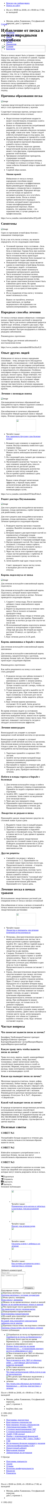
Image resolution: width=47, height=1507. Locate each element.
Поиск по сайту (13, 5)
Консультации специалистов (19, 1422)
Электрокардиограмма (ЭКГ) (19, 1427)
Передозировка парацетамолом (15, 1314)
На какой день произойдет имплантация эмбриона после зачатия (19, 1322)
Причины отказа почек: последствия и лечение (22, 1328)
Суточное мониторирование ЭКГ (21, 1429)
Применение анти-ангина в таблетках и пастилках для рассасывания (28, 1207)
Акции (9, 1464)
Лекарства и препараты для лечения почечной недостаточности (22, 931)
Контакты (10, 49)
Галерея (9, 46)
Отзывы (9, 1466)
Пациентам (11, 44)
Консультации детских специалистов (22, 1424)
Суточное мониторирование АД (20, 1431)
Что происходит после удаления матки (18, 1309)
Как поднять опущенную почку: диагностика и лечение (25, 1264)
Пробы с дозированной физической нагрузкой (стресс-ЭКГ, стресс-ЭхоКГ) (23, 1437)
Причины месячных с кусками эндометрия (20, 1295)
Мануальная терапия (15, 1450)
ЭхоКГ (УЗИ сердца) (15, 1434)
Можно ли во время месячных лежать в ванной (22, 1304)
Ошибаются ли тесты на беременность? (24, 1337)
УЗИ (8, 1441)
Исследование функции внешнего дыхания (25, 1443)
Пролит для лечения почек (23, 1226)
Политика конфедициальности (20, 1468)
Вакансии (10, 1471)
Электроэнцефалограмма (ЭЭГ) (20, 1445)
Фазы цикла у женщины (12, 1300)
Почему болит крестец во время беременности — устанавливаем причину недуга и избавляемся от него (25, 1348)
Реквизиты (11, 1473)
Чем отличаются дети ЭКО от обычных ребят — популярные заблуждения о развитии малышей (24, 1362)
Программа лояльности (16, 1461)
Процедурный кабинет (16, 1448)
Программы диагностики (17, 1420)
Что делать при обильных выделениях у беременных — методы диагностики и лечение (24, 1385)
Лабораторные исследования (19, 1452)
